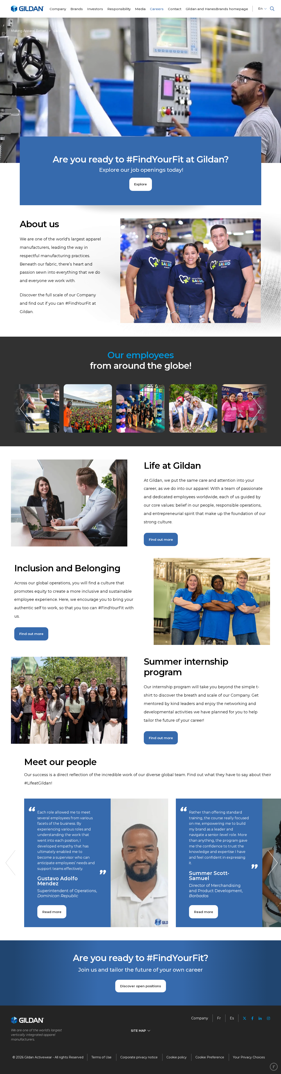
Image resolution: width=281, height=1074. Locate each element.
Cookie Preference (209, 1057)
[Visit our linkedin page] (260, 1018)
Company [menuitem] (199, 1018)
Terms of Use (101, 1057)
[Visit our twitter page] (244, 1019)
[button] (272, 9)
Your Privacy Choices (249, 1057)
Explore (140, 184)
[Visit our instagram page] (267, 1018)
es (232, 1018)
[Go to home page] (27, 11)
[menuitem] (58, 9)
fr (219, 1018)
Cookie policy (176, 1057)
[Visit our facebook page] (252, 1018)
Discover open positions (140, 986)
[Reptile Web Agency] (274, 1067)
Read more (51, 912)
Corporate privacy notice (139, 1057)
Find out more (161, 539)
